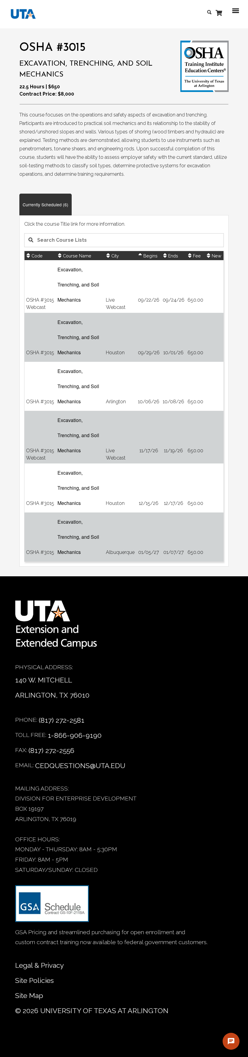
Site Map (29, 995)
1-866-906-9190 (75, 735)
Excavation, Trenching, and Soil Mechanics (78, 284)
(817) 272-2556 (51, 750)
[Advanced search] (210, 11)
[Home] (60, 627)
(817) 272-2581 (61, 720)
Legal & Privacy (39, 965)
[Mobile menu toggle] (237, 11)
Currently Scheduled (45, 204)
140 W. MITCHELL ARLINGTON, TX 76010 (52, 687)
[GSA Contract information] (52, 906)
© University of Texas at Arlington (91, 1010)
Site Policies (34, 980)
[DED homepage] (20, 15)
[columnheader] (40, 255)
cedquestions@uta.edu (80, 765)
